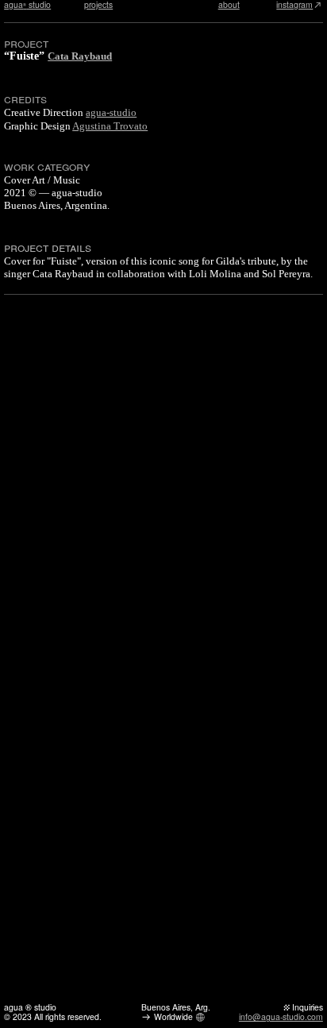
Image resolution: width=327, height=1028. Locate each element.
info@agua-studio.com (281, 1016)
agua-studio (111, 112)
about (229, 5)
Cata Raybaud (80, 56)
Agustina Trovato (110, 126)
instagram (294, 5)
